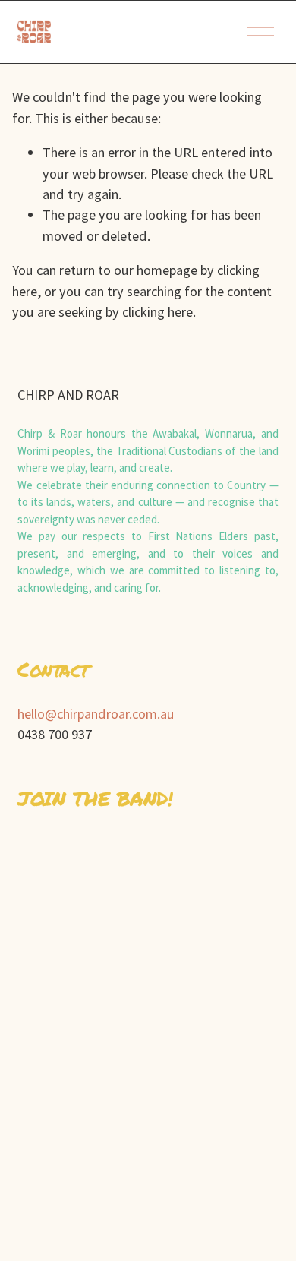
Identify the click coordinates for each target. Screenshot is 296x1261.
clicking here (157, 312)
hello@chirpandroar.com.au (96, 713)
